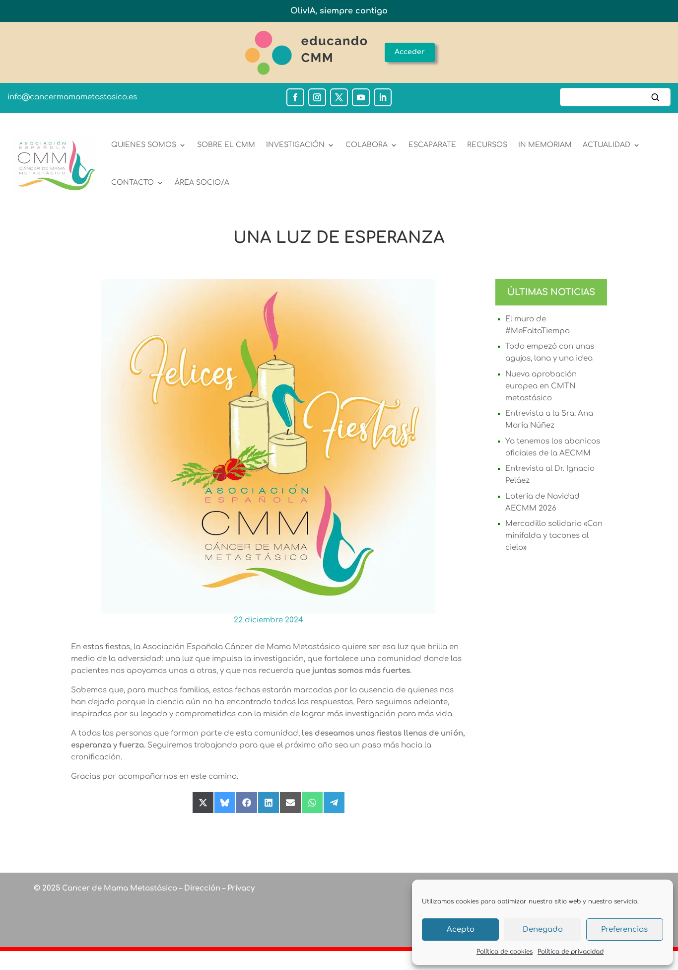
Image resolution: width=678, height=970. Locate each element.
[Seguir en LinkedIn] (383, 97)
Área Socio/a (202, 182)
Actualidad (606, 145)
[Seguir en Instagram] (317, 97)
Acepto (461, 929)
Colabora (366, 145)
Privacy (240, 888)
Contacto (132, 182)
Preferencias (624, 929)
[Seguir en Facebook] (295, 97)
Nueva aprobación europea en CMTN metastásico (541, 386)
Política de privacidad (571, 951)
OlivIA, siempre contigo (339, 10)
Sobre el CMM (226, 145)
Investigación (295, 145)
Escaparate (432, 145)
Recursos (487, 145)
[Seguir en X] (339, 97)
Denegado (543, 929)
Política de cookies (504, 951)
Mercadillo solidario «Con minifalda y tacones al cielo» (554, 536)
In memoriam (545, 145)
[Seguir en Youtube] (361, 97)
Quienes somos (143, 145)
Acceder (410, 52)
